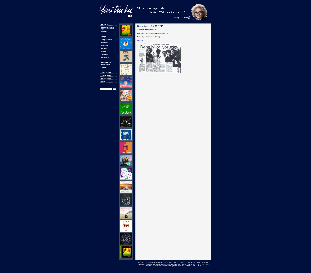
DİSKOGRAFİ (196, 262)
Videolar (103, 51)
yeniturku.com (106, 72)
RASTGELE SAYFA (190, 266)
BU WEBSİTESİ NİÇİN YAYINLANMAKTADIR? (151, 262)
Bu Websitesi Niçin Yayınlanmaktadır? (107, 28)
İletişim (103, 67)
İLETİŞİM (158, 266)
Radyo (103, 81)
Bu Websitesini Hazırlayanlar (106, 63)
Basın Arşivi (105, 57)
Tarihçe (103, 37)
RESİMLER (141, 264)
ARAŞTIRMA (204, 262)
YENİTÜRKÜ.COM (167, 266)
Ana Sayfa (104, 24)
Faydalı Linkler (106, 75)
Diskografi (104, 43)
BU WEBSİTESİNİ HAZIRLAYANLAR (181, 264)
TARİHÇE (176, 262)
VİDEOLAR (149, 264)
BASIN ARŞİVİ (166, 264)
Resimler (104, 49)
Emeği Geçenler (106, 40)
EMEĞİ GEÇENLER (185, 262)
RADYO (199, 266)
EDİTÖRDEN (168, 262)
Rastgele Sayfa (106, 78)
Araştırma (104, 45)
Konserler (104, 55)
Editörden (104, 31)
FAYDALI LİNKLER (178, 266)
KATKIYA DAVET (197, 264)
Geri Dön (140, 40)
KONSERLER (157, 264)
